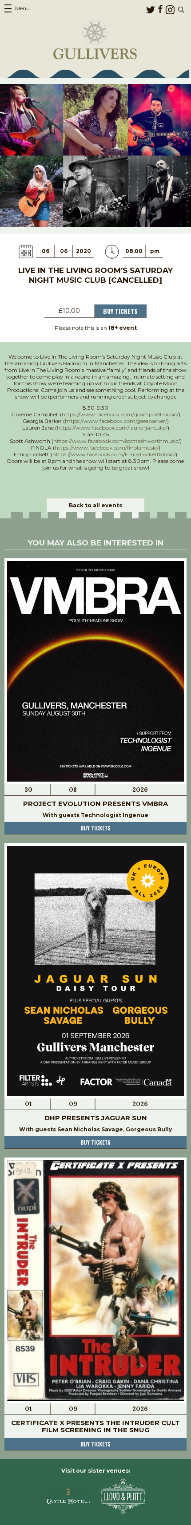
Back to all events (95, 505)
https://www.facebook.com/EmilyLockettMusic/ (113, 454)
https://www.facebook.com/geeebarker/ (116, 421)
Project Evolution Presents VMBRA (95, 803)
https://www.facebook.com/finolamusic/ (107, 447)
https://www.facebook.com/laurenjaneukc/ (112, 427)
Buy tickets (95, 828)
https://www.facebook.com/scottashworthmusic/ (116, 441)
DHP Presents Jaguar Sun (95, 1118)
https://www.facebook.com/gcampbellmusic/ (120, 414)
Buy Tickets (120, 311)
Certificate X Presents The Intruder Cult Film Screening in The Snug (95, 1426)
